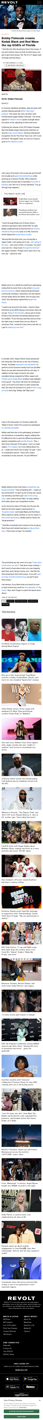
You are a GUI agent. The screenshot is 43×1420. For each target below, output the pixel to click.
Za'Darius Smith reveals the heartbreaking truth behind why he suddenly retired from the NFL (20, 781)
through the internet (31, 248)
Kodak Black (33, 601)
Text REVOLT (8, 1351)
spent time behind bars (23, 176)
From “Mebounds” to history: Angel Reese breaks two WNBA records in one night (20, 1184)
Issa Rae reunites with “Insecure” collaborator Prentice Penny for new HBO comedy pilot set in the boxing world (19, 1082)
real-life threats (27, 441)
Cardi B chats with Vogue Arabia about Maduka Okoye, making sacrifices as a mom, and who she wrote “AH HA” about (20, 848)
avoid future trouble (23, 234)
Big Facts (5, 34)
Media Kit (27, 1328)
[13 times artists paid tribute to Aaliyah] (21, 1001)
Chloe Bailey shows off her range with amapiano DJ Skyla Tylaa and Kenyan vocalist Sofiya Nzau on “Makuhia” (18, 711)
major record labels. (16, 133)
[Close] (40, 1400)
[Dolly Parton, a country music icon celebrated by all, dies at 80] (21, 1201)
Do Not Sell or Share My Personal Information (21, 1411)
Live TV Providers (9, 1325)
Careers (27, 1331)
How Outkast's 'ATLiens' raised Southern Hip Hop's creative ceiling (19, 881)
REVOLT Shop (8, 1354)
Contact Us (7, 1348)
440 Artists (7, 1334)
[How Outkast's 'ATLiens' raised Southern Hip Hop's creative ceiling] (21, 866)
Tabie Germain (10, 63)
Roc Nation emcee (14, 120)
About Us (27, 1319)
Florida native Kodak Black (12, 379)
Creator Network (9, 1331)
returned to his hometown (26, 364)
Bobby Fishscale (21, 601)
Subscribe (7, 1345)
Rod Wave (5, 604)
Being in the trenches (16, 313)
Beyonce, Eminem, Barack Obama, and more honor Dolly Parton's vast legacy (18, 984)
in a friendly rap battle (10, 428)
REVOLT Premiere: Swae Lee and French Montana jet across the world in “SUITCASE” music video (19, 1152)
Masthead (27, 1322)
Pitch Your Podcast (10, 1328)
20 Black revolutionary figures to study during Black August (18, 645)
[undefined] (10, 201)
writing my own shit (15, 327)
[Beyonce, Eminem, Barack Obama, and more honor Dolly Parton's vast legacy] (21, 969)
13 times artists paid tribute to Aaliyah (18, 1015)
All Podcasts (7, 1322)
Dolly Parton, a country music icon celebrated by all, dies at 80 (16, 1215)
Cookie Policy (23, 1407)
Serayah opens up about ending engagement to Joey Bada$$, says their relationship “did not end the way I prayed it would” (20, 1249)
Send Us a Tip (29, 1325)
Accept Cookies (21, 1416)
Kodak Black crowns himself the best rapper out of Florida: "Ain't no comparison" (29, 201)
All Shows (6, 1319)
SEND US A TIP (21, 1370)
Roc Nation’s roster (15, 142)
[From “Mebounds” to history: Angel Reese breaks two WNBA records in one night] (21, 1169)
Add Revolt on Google (16, 65)
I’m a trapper (13, 447)
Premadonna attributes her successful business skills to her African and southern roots (29, 212)
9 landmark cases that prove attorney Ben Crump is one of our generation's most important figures (20, 1284)
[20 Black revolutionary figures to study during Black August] (21, 630)
